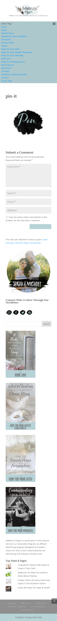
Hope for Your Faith (10, 49)
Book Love (6, 58)
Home (4, 27)
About (4, 30)
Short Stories (7, 65)
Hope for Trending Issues (13, 62)
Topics (4, 46)
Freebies (5, 71)
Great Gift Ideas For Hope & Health (34, 587)
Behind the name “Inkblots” (14, 36)
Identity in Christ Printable (14, 74)
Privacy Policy (7, 42)
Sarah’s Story (7, 33)
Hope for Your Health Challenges (16, 52)
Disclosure (6, 39)
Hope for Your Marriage (12, 55)
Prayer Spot (6, 81)
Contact (5, 77)
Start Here (6, 68)
